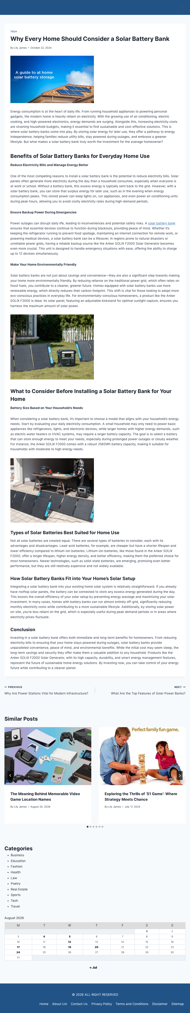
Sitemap (177, 1004)
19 (69, 947)
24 (18, 952)
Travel (15, 906)
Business (17, 855)
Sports (16, 895)
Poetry (15, 883)
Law (14, 878)
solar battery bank (161, 223)
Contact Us (79, 1004)
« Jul (93, 967)
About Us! (59, 1004)
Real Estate (19, 889)
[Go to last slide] (10, 775)
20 (96, 947)
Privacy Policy (101, 1004)
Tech (13, 31)
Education (18, 861)
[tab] (88, 827)
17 (18, 947)
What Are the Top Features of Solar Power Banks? (148, 690)
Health (16, 872)
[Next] (180, 775)
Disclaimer (160, 1004)
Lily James (20, 47)
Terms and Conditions (132, 1004)
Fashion (16, 866)
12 (69, 941)
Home (44, 1004)
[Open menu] (182, 7)
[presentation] (47, 756)
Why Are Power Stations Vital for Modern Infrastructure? (46, 690)
